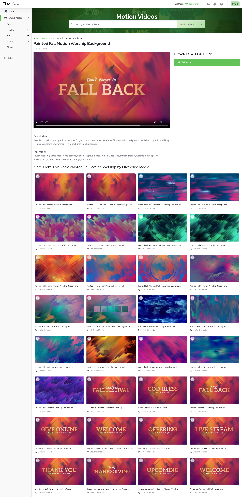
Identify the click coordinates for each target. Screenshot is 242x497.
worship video (54, 159)
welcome (66, 159)
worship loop (40, 159)
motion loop (102, 155)
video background (86, 155)
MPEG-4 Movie (184, 62)
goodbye (76, 159)
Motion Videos (47, 38)
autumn (89, 159)
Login (235, 4)
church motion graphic (45, 155)
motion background (66, 155)
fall (82, 159)
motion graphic (127, 155)
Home (38, 38)
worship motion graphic (148, 155)
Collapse (11, 58)
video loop (114, 155)
